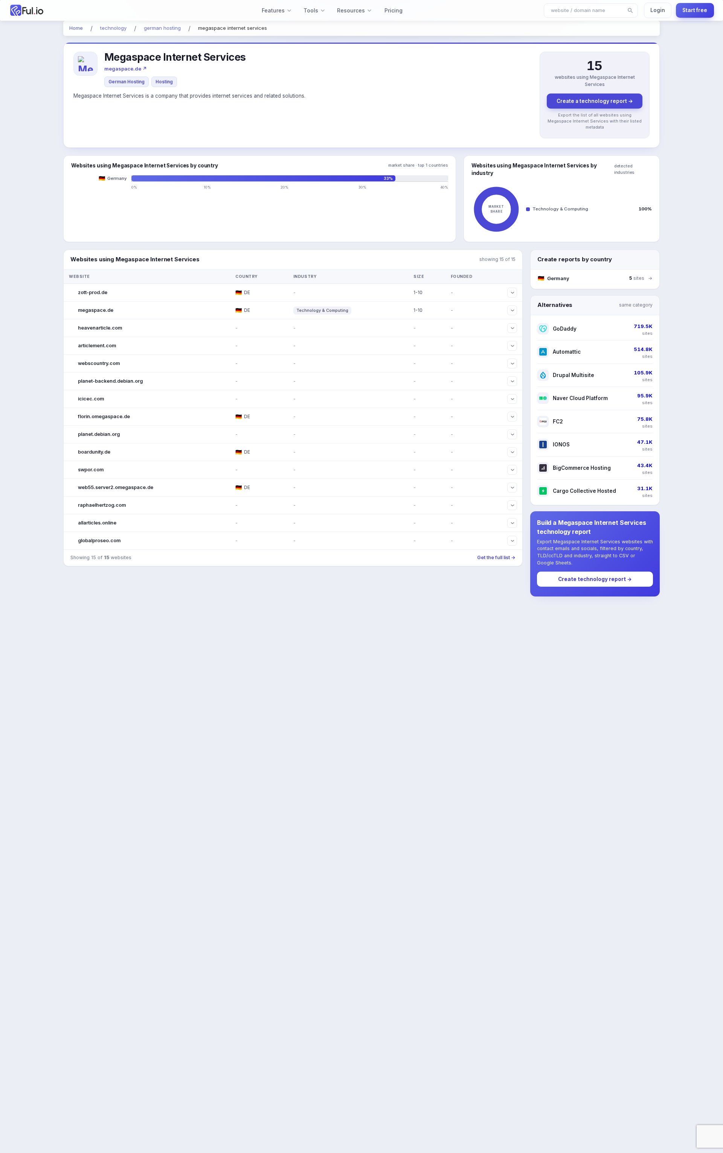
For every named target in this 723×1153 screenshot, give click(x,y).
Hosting (164, 81)
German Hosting (126, 81)
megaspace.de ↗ (125, 69)
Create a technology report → (595, 101)
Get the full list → (496, 557)
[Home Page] (67, 10)
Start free (694, 10)
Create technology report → (595, 579)
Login (657, 10)
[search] (630, 10)
